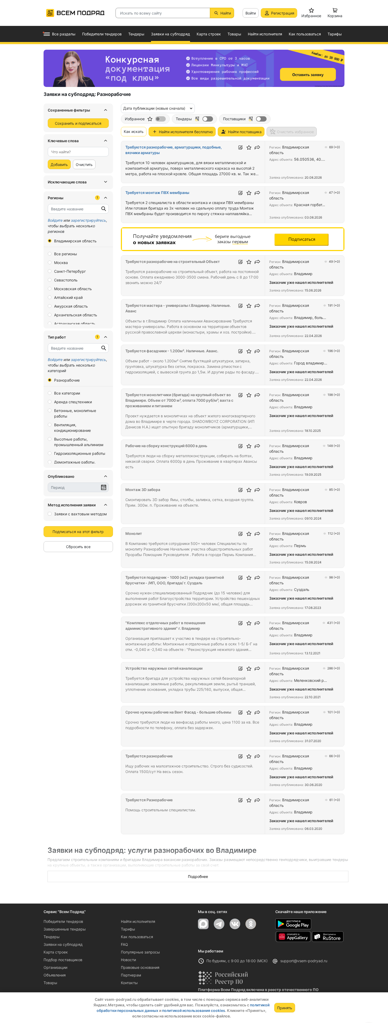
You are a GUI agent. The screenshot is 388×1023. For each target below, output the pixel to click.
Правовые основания (140, 967)
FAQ (124, 944)
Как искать (134, 131)
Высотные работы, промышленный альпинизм (78, 442)
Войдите (55, 220)
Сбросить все (78, 546)
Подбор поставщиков (63, 959)
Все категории (67, 393)
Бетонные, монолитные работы (75, 413)
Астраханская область (74, 323)
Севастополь (66, 280)
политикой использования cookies (193, 1010)
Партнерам (131, 975)
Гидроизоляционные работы (79, 453)
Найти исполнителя (138, 921)
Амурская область (71, 306)
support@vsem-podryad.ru (303, 961)
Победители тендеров (63, 921)
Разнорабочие (67, 380)
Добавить (59, 164)
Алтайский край (68, 297)
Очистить (84, 164)
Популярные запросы (140, 952)
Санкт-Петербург (70, 271)
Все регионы (65, 254)
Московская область (73, 288)
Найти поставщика (245, 131)
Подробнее (198, 876)
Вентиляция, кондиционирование (72, 428)
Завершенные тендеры (65, 929)
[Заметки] (240, 147)
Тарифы (128, 929)
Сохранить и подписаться (78, 123)
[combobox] (78, 151)
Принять (284, 1008)
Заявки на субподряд (63, 944)
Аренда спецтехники (73, 402)
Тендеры (52, 936)
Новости (128, 959)
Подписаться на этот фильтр (78, 531)
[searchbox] (76, 152)
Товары (50, 982)
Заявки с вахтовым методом (80, 514)
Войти (250, 13)
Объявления (55, 975)
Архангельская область (75, 315)
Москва (61, 262)
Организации (55, 967)
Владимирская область (75, 241)
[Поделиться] (257, 147)
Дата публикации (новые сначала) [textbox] (154, 108)
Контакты (129, 982)
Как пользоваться (137, 936)
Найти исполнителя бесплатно (186, 131)
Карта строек (56, 952)
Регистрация (282, 13)
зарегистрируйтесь (88, 220)
